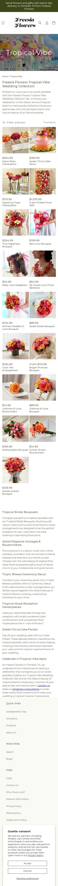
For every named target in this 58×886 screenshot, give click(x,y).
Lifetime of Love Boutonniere (11, 410)
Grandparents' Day (16, 711)
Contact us (43, 685)
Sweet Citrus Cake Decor (40, 162)
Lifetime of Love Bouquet (38, 410)
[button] (40, 23)
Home (5, 76)
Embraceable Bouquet (15, 449)
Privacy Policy (35, 855)
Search (10, 752)
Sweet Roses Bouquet (42, 326)
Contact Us (12, 785)
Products (11, 725)
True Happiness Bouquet (11, 245)
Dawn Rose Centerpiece (9, 162)
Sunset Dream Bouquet (10, 492)
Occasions (11, 718)
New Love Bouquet (40, 243)
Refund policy (13, 813)
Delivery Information (17, 799)
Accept (27, 863)
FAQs (9, 778)
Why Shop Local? (15, 792)
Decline (27, 871)
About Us (11, 732)
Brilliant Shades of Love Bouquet (13, 327)
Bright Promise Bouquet (38, 369)
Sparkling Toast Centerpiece (11, 204)
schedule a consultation (26, 689)
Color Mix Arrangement (10, 369)
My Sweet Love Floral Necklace (41, 286)
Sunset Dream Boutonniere (37, 451)
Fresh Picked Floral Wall (40, 204)
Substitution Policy (16, 820)
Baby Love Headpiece (14, 285)
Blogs (9, 758)
